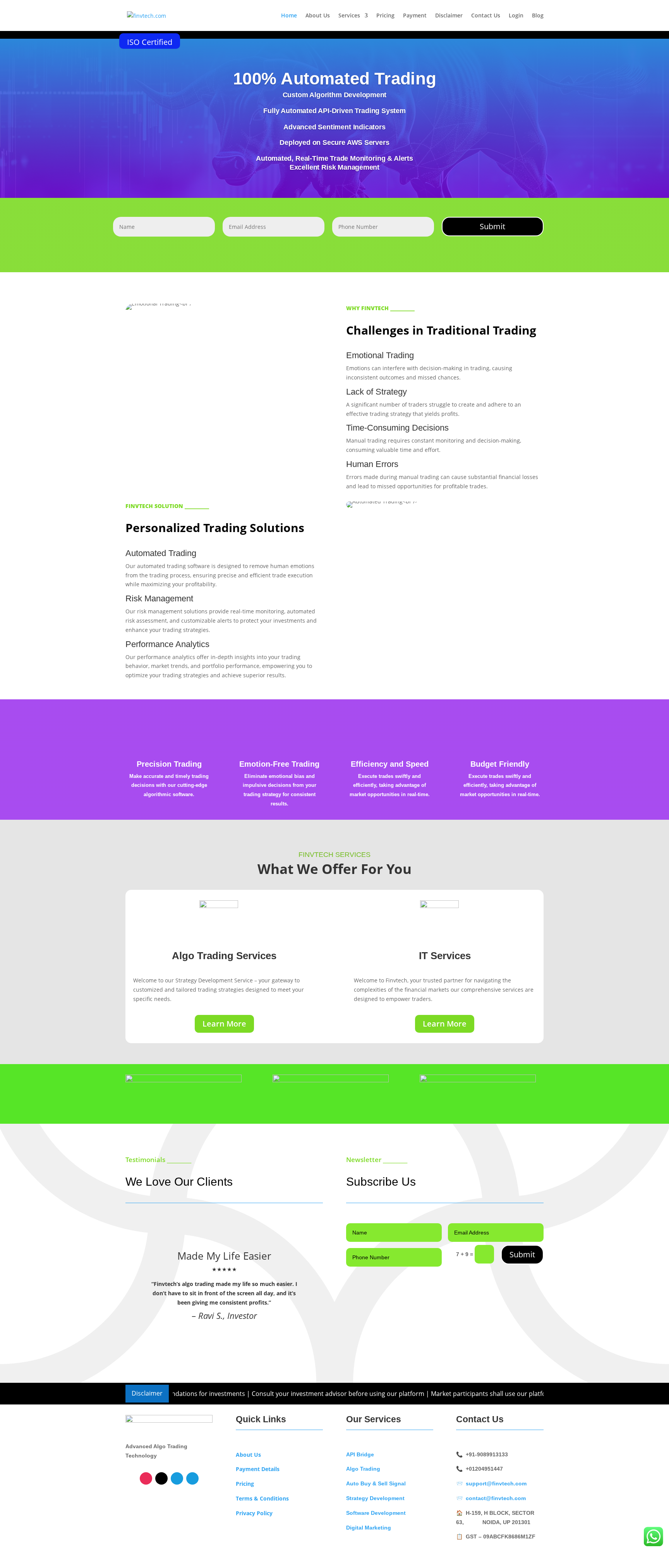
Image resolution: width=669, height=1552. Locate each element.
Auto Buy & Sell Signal (376, 1483)
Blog (538, 16)
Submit (492, 226)
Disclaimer (449, 16)
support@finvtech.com (496, 1483)
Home (289, 16)
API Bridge (360, 1454)
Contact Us (485, 16)
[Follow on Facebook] (192, 1478)
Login (516, 16)
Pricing (385, 16)
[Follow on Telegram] (177, 1478)
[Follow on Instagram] (146, 1478)
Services (349, 16)
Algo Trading (363, 1469)
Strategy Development (375, 1498)
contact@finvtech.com (496, 1498)
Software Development (376, 1513)
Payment (415, 16)
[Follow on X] (161, 1478)
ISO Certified (149, 42)
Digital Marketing (368, 1528)
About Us (317, 16)
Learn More (224, 1023)
